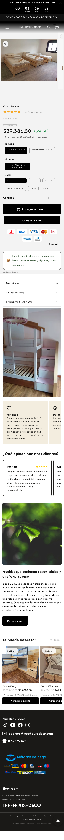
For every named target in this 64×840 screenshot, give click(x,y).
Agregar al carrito (20, 700)
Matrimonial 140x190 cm (42, 150)
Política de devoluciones (32, 819)
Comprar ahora (32, 220)
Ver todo (55, 640)
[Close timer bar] (60, 2)
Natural (35, 180)
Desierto (48, 180)
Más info (54, 244)
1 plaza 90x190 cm (16, 149)
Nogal (45, 188)
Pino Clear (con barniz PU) (18, 166)
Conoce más (14, 621)
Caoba (33, 188)
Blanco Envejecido (16, 180)
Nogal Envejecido (15, 188)
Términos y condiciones (19, 816)
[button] (7, 27)
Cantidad (8, 197)
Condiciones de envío (10, 272)
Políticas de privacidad (42, 816)
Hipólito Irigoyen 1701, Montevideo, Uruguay (20, 795)
